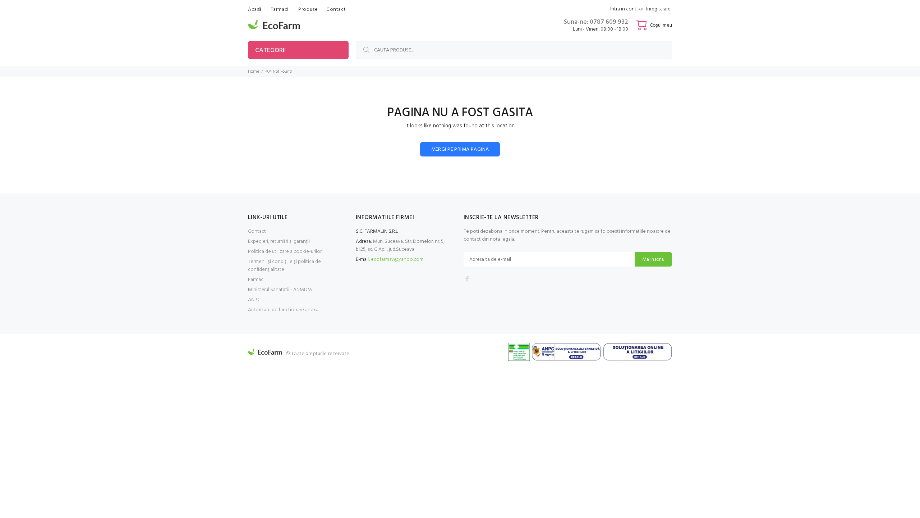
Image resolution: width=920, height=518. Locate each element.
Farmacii (257, 280)
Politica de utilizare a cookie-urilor (285, 251)
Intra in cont (623, 9)
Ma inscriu (653, 259)
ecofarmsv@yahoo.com (397, 259)
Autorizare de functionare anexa (283, 310)
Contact (257, 231)
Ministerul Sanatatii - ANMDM (280, 290)
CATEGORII (270, 50)
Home (253, 71)
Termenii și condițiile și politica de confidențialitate (284, 266)
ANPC (254, 300)
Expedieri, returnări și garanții (279, 241)
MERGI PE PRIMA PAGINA (460, 149)
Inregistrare (658, 9)
